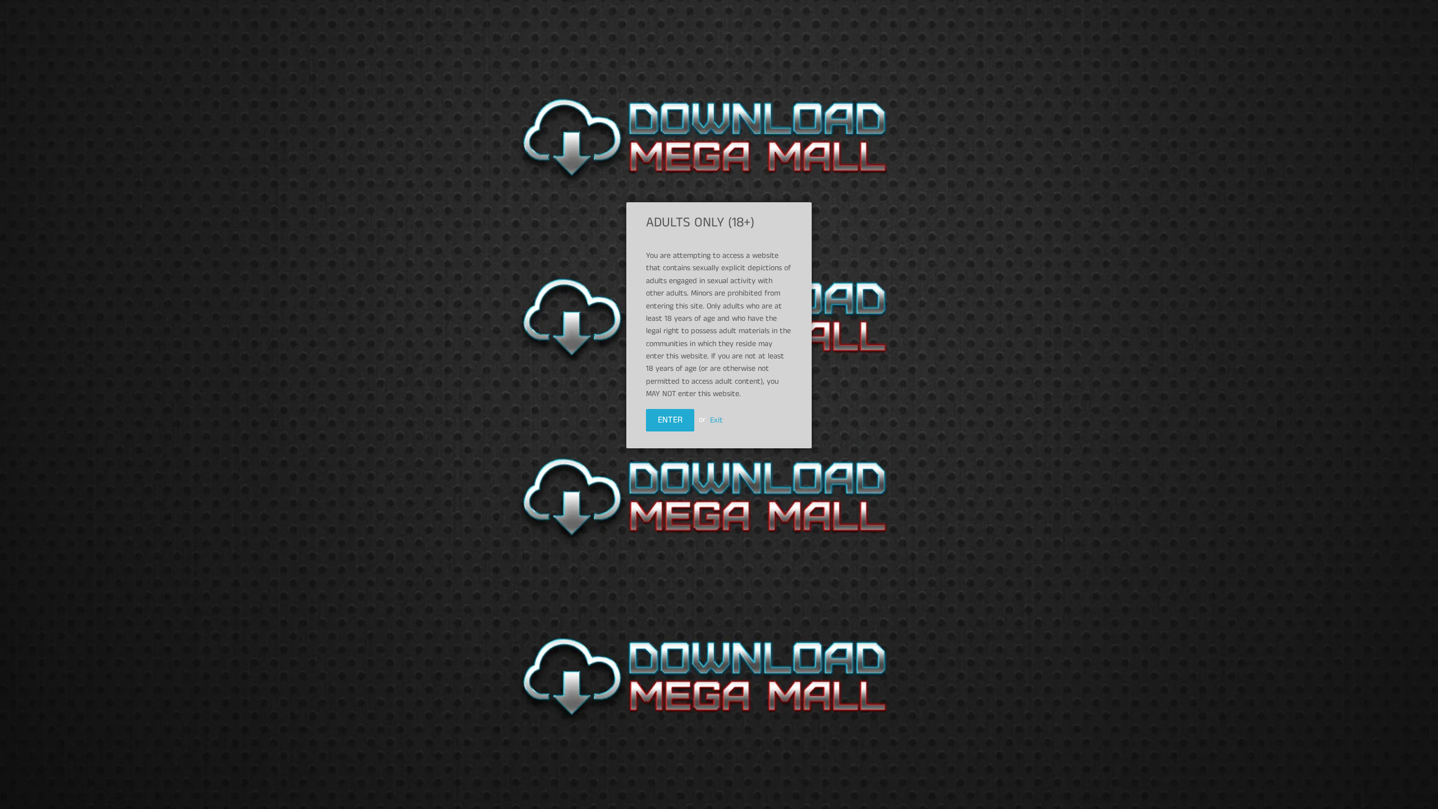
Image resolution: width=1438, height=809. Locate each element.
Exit (716, 419)
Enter (670, 419)
